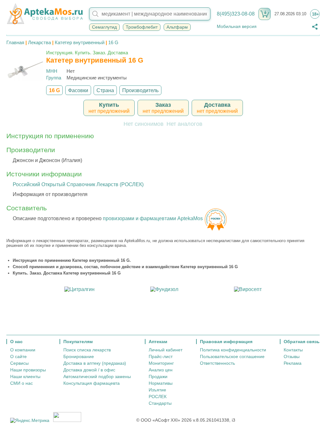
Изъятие (157, 389)
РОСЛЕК (158, 396)
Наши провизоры (28, 369)
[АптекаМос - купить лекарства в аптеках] (44, 14)
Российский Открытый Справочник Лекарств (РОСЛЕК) (78, 184)
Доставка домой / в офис (89, 369)
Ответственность (217, 363)
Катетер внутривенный (79, 42)
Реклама (292, 363)
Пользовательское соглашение (232, 356)
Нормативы (161, 383)
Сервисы (19, 363)
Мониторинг (161, 363)
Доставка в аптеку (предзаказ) (94, 363)
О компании (22, 349)
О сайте (18, 356)
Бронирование (78, 356)
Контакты (293, 349)
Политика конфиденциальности (233, 349)
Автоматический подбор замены (97, 376)
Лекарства (39, 42)
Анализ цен (161, 369)
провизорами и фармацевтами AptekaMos (153, 218)
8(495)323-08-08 (236, 14)
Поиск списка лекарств (87, 349)
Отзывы (292, 356)
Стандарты (160, 403)
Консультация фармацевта (91, 383)
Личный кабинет (165, 349)
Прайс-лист (161, 356)
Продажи (158, 376)
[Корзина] (265, 14)
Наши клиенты (25, 376)
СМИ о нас (21, 383)
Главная (15, 42)
